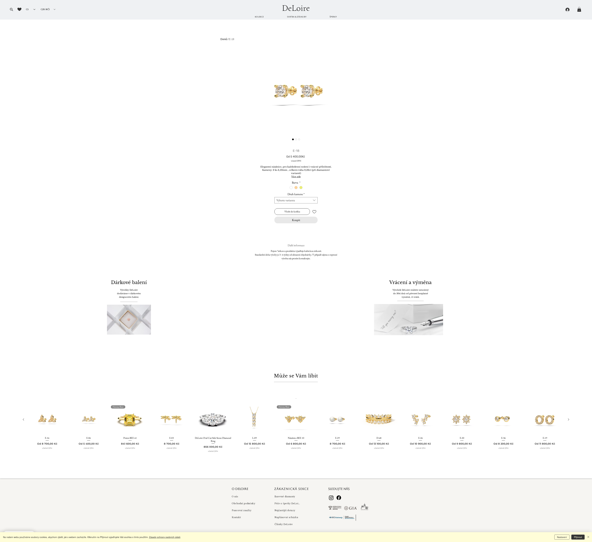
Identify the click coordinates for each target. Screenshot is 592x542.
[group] (296, 433)
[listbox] (48, 9)
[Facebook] (339, 498)
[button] (11, 9)
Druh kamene (296, 194)
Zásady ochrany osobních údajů (164, 537)
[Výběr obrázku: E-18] (292, 139)
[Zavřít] (588, 537)
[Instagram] (331, 498)
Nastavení (562, 537)
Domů (223, 39)
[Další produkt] (568, 419)
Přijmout (578, 537)
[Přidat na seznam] (314, 211)
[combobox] (296, 200)
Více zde (296, 176)
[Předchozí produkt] (23, 419)
